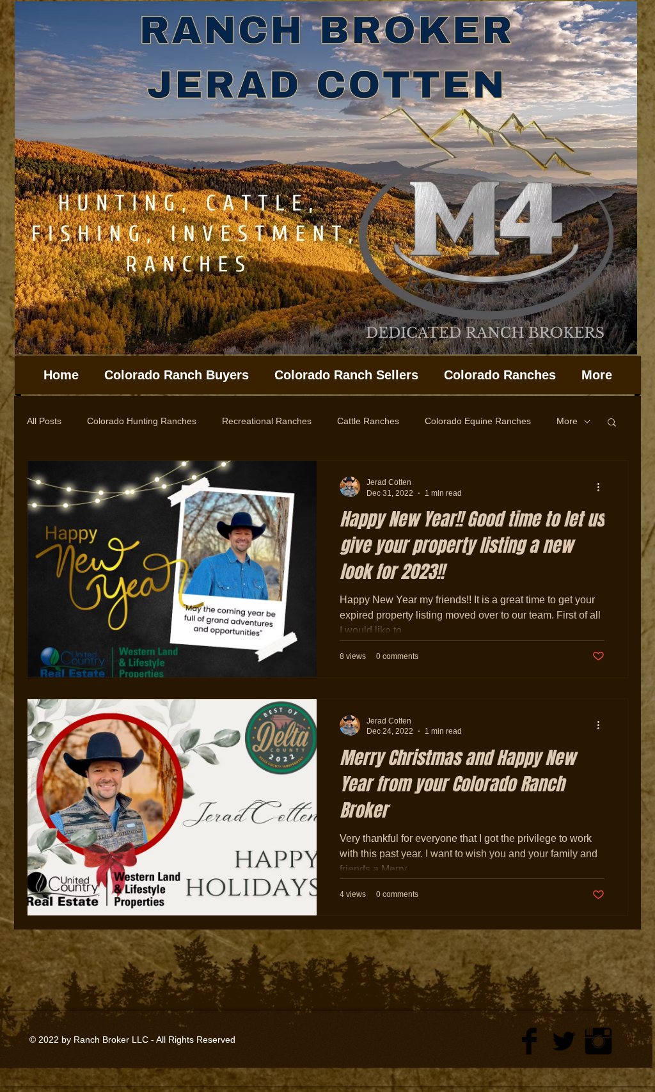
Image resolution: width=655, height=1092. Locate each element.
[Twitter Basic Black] (564, 1041)
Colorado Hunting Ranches (141, 421)
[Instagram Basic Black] (598, 1041)
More (567, 421)
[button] (612, 423)
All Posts (44, 421)
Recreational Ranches (267, 421)
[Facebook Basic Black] (529, 1041)
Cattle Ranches (368, 421)
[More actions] (602, 487)
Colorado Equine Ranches (478, 421)
